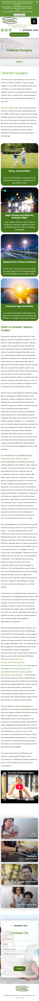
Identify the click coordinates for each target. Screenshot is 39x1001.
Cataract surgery (7, 108)
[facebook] (2, 30)
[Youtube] (6, 30)
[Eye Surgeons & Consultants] (9, 20)
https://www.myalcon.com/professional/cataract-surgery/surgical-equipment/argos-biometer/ (17, 671)
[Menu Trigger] (34, 21)
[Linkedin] (10, 30)
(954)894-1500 (16, 762)
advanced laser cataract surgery (15, 459)
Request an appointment (19, 35)
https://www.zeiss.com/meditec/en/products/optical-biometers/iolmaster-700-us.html (14, 662)
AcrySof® (25, 527)
